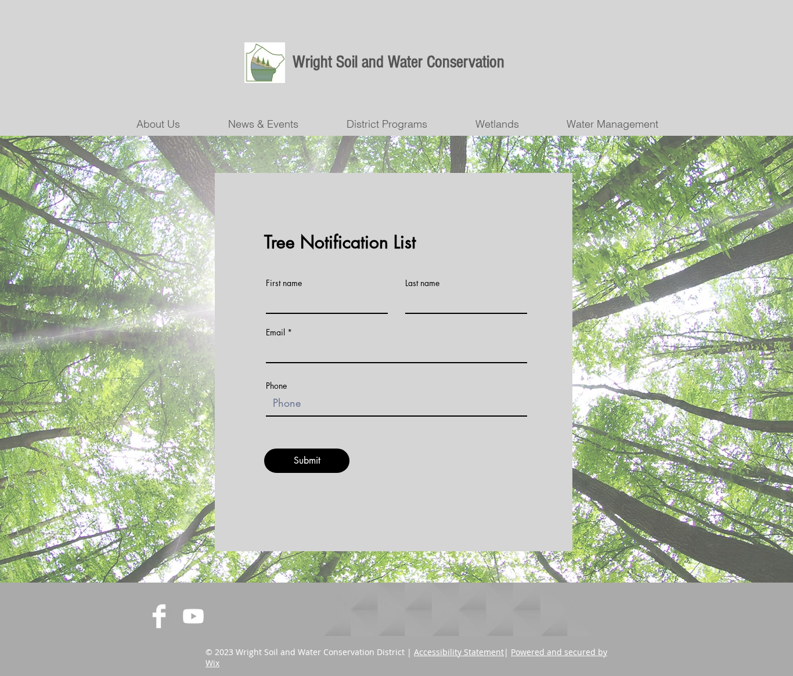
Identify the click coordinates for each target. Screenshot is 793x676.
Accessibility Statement (459, 651)
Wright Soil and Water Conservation (398, 62)
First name (284, 283)
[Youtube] (193, 616)
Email (275, 332)
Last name (422, 283)
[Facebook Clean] (159, 616)
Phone (276, 386)
